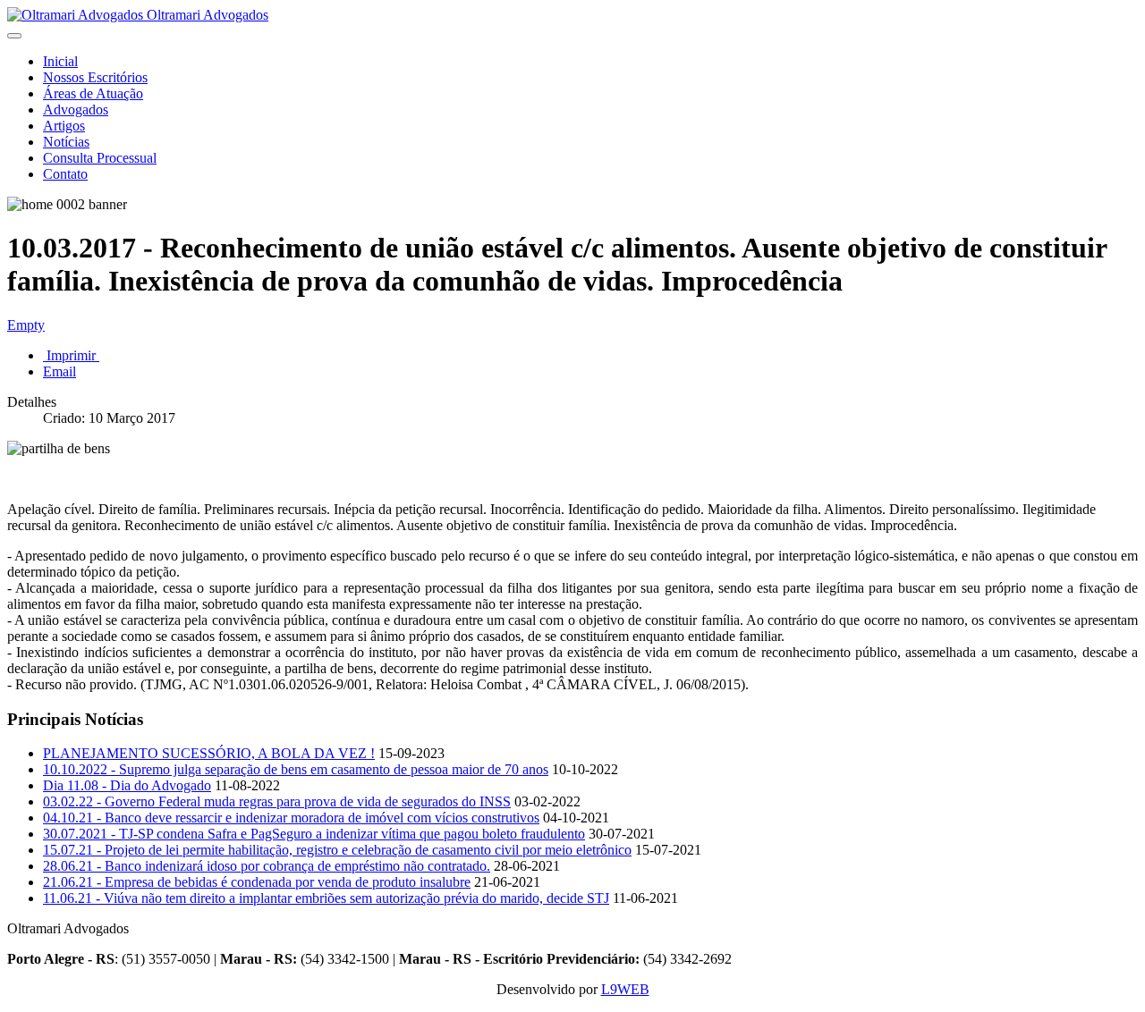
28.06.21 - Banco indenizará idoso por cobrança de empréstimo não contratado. (266, 865)
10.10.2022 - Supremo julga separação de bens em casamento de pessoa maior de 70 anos (295, 769)
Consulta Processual (100, 157)
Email (59, 371)
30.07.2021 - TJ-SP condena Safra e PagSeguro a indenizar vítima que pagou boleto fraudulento (314, 833)
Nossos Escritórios (95, 77)
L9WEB (625, 989)
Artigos (64, 125)
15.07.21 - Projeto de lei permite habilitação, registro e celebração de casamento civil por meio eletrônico (337, 849)
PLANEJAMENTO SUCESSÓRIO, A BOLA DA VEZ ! (209, 753)
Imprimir (71, 355)
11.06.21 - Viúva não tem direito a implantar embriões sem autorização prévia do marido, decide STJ (326, 898)
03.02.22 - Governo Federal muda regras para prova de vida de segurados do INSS (277, 801)
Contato (65, 173)
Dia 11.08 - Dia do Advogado (127, 785)
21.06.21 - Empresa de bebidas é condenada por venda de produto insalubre (257, 882)
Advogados (75, 109)
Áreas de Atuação (93, 93)
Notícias (66, 141)
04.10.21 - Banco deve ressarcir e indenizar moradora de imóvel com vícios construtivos (291, 817)
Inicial (60, 61)
